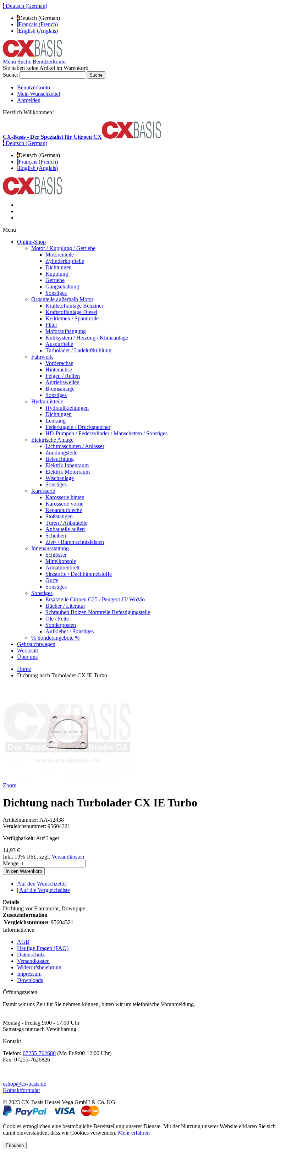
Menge (10, 863)
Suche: (10, 75)
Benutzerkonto (33, 87)
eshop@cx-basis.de (24, 1084)
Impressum (29, 974)
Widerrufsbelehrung (39, 967)
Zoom (9, 785)
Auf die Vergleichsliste (44, 890)
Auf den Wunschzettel (42, 884)
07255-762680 (39, 1053)
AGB (23, 942)
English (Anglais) (38, 31)
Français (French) (38, 24)
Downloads (30, 980)
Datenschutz (31, 955)
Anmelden (28, 100)
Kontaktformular (21, 1090)
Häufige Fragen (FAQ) (42, 948)
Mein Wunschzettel (38, 94)
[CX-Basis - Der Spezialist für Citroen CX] (32, 55)
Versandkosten (67, 857)
